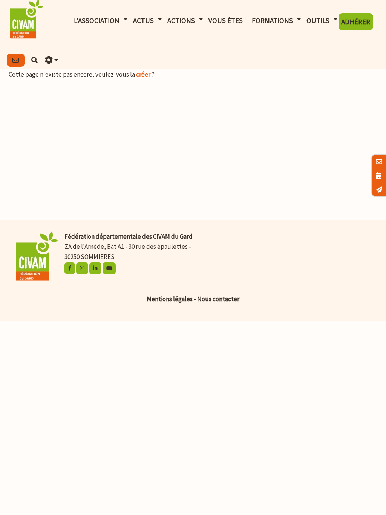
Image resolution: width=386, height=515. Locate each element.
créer (143, 74)
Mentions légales (170, 299)
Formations (272, 20)
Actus (143, 20)
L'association (96, 20)
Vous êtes (225, 20)
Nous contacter (218, 299)
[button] (51, 60)
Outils (317, 20)
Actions (181, 20)
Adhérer (355, 21)
